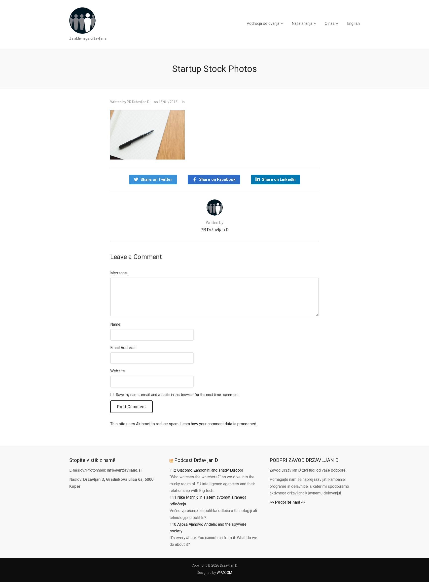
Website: (118, 371)
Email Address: (123, 347)
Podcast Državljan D (196, 460)
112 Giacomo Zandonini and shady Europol (206, 470)
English (353, 23)
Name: (115, 324)
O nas (330, 23)
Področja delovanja (263, 23)
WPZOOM (224, 573)
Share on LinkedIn (278, 179)
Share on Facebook (217, 179)
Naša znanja (302, 23)
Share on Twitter (156, 179)
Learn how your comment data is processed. (218, 423)
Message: (119, 273)
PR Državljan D (138, 102)
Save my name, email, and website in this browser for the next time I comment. (177, 395)
